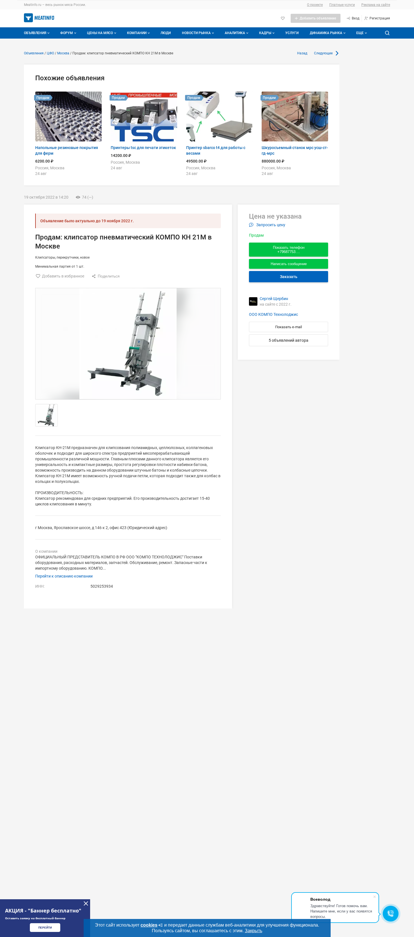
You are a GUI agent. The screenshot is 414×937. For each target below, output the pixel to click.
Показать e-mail (288, 327)
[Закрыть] (86, 903)
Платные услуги (342, 5)
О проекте (315, 5)
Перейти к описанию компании (64, 576)
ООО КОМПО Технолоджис (273, 314)
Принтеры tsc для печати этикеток (143, 147)
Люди (166, 33)
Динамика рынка (326, 33)
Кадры (265, 33)
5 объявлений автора (288, 340)
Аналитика (235, 33)
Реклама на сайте (375, 5)
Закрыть (253, 930)
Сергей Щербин (274, 298)
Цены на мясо (100, 33)
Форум (66, 33)
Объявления (35, 33)
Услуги (292, 33)
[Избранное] (283, 18)
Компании (136, 33)
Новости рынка (196, 33)
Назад (302, 53)
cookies (149, 925)
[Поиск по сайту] (387, 33)
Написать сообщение (289, 264)
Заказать (288, 276)
